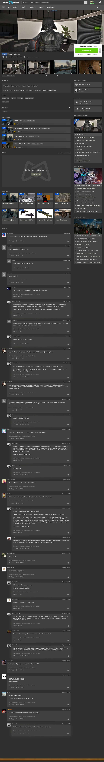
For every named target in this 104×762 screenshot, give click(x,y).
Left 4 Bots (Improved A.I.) (85, 191)
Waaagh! (80, 149)
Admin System (81, 208)
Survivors (5, 98)
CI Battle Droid (82, 143)
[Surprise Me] (98, 7)
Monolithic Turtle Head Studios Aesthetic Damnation (89, 236)
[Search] (86, 2)
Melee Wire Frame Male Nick (86, 140)
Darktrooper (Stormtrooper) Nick (88, 152)
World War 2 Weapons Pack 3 (86, 197)
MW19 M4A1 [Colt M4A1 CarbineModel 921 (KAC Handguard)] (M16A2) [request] (89, 256)
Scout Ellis (81, 158)
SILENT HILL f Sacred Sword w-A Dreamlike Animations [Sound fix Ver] (89, 262)
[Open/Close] (69, 107)
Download (87, 50)
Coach (13, 98)
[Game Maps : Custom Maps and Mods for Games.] (11, 2)
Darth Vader (81, 134)
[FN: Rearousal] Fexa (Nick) (85, 200)
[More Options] (100, 50)
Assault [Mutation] (83, 247)
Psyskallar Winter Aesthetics (87, 259)
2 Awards (27, 57)
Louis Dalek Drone (83, 155)
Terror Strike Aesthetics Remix (87, 250)
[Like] (3, 57)
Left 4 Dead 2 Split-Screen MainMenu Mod (89, 206)
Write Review (36, 174)
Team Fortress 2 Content (85, 203)
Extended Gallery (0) (8, 75)
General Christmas (83, 161)
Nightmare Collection (84, 194)
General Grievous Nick (84, 146)
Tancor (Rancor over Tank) (86, 137)
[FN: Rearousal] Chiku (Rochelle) (87, 211)
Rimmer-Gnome (84, 90)
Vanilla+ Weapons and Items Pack (87, 241)
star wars (5, 102)
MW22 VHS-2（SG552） (83, 244)
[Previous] (46, 76)
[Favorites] (3, 7)
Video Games (29, 98)
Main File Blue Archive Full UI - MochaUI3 (89, 185)
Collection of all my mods (86, 188)
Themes (20, 98)
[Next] (57, 76)
